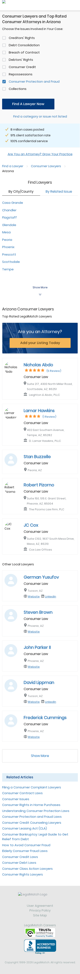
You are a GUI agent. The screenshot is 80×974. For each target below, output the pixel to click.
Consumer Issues (15, 799)
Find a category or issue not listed (40, 116)
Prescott (9, 254)
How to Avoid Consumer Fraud (26, 845)
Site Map (40, 915)
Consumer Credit (22, 67)
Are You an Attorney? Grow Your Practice (40, 154)
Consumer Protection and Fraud (34, 81)
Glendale (9, 225)
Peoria (7, 239)
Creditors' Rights (22, 38)
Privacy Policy (40, 910)
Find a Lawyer (12, 166)
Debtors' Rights (21, 59)
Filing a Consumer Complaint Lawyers (31, 787)
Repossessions (20, 74)
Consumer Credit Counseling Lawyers (31, 822)
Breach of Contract (24, 52)
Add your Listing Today (40, 342)
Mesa (6, 232)
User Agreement (40, 905)
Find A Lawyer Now (28, 103)
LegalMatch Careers (40, 925)
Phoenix (8, 247)
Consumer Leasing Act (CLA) (24, 828)
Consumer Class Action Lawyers (27, 868)
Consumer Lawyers (46, 166)
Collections (17, 88)
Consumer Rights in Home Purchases (31, 805)
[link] (40, 897)
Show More (40, 755)
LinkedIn (50, 596)
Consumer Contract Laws (22, 793)
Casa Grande (12, 202)
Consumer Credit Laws (20, 857)
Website (34, 596)
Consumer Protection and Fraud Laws (32, 816)
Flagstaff (9, 217)
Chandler (9, 210)
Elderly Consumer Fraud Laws (25, 851)
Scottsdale (11, 261)
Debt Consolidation (24, 45)
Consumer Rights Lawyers (22, 874)
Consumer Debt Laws (19, 862)
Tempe (8, 269)
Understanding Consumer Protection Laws (35, 811)
